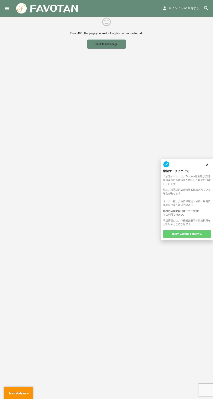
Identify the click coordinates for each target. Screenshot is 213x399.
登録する (193, 8)
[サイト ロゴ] (48, 8)
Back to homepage (106, 44)
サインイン (176, 8)
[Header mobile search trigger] (206, 8)
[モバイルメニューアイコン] (7, 8)
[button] (207, 164)
